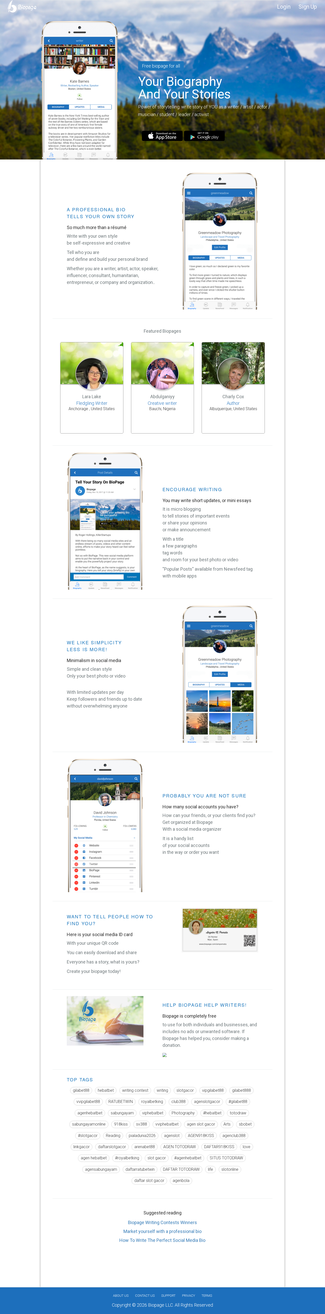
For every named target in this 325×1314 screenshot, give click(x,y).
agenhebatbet (89, 1113)
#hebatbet (212, 1113)
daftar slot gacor (149, 1180)
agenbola (181, 1180)
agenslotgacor (207, 1101)
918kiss (121, 1124)
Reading (113, 1135)
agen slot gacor (201, 1124)
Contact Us (145, 1295)
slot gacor (157, 1158)
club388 (178, 1101)
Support (168, 1295)
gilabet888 (241, 1090)
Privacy (188, 1295)
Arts (227, 1124)
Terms (207, 1295)
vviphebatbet (166, 1124)
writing (162, 1090)
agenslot (172, 1135)
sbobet (245, 1124)
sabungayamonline (89, 1124)
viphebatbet (152, 1113)
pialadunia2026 (142, 1135)
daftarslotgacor (112, 1146)
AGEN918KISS (201, 1135)
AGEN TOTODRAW (179, 1146)
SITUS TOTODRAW (226, 1158)
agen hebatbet (94, 1158)
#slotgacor (88, 1135)
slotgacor (185, 1090)
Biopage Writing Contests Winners (162, 1222)
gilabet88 (81, 1090)
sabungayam (122, 1113)
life (210, 1169)
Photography (183, 1113)
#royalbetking (127, 1158)
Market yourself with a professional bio (162, 1231)
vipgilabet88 (213, 1090)
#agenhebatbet (187, 1158)
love (246, 1146)
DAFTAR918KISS (219, 1146)
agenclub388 (234, 1135)
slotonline (229, 1169)
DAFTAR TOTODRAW (181, 1169)
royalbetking (152, 1101)
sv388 (141, 1124)
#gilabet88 (238, 1101)
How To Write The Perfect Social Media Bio (162, 1240)
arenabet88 (144, 1146)
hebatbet (106, 1090)
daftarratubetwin (140, 1169)
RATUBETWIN (120, 1101)
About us (120, 1295)
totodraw (238, 1113)
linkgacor (81, 1146)
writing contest (135, 1090)
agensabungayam (101, 1169)
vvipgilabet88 (88, 1101)
